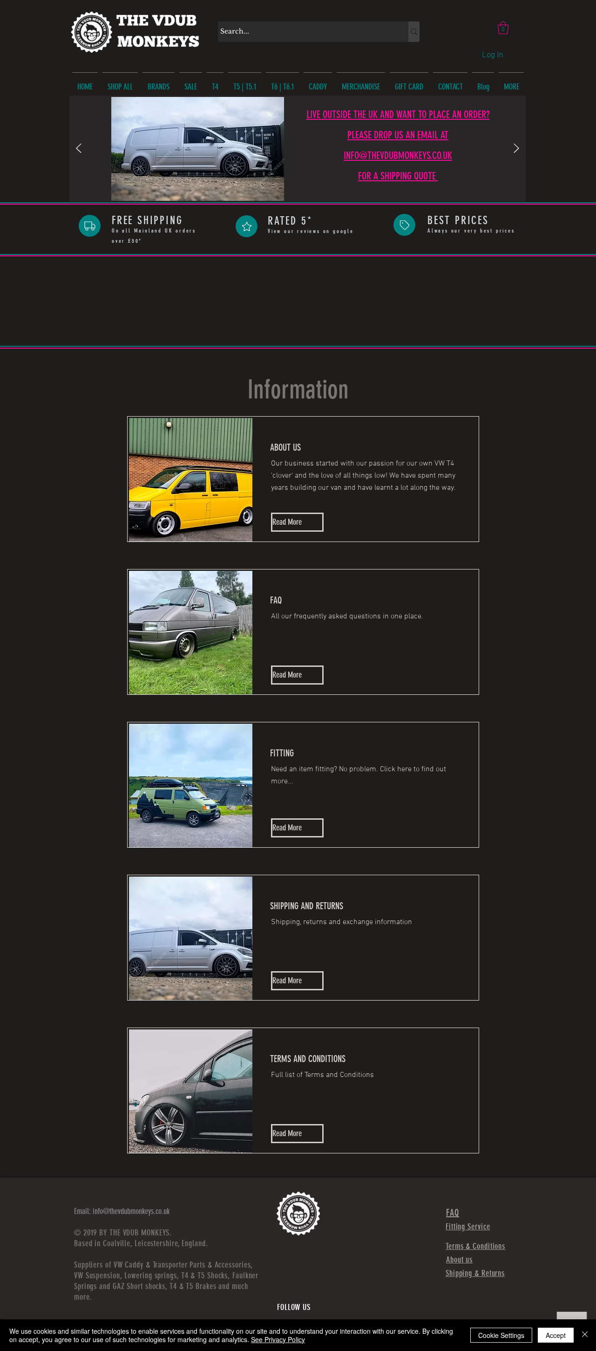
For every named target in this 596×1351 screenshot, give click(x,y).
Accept (556, 1335)
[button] (503, 27)
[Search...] (414, 31)
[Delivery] (90, 226)
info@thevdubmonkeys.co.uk (131, 1211)
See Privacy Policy (278, 1339)
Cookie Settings (501, 1335)
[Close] (584, 1335)
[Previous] (79, 148)
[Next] (516, 148)
